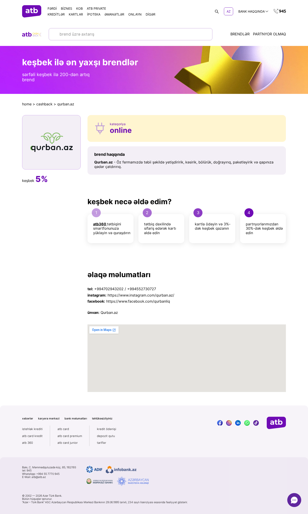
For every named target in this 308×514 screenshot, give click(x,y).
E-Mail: (34, 477)
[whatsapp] (247, 423)
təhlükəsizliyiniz (102, 418)
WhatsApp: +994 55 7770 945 (41, 474)
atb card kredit (32, 436)
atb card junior (67, 442)
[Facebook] (220, 423)
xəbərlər (27, 418)
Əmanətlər (114, 14)
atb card (63, 429)
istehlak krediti (32, 429)
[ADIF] (94, 469)
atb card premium (69, 436)
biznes (66, 8)
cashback (44, 104)
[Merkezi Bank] (99, 481)
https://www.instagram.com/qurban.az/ (141, 295)
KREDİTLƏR (56, 14)
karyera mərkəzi (49, 418)
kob (79, 8)
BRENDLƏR (240, 34)
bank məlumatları (75, 418)
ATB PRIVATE (96, 8)
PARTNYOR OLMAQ (269, 34)
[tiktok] (256, 423)
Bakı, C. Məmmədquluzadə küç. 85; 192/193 (49, 467)
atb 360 (27, 442)
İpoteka (93, 14)
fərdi (52, 8)
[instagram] (229, 423)
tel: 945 (27, 470)
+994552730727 (141, 289)
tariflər (101, 442)
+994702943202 (109, 289)
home (27, 104)
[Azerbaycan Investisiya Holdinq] (133, 481)
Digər (150, 14)
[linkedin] (238, 423)
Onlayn (135, 14)
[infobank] (121, 469)
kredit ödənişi (106, 429)
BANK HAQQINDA (251, 11)
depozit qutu (106, 436)
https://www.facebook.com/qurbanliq (138, 301)
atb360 (99, 224)
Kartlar (76, 14)
